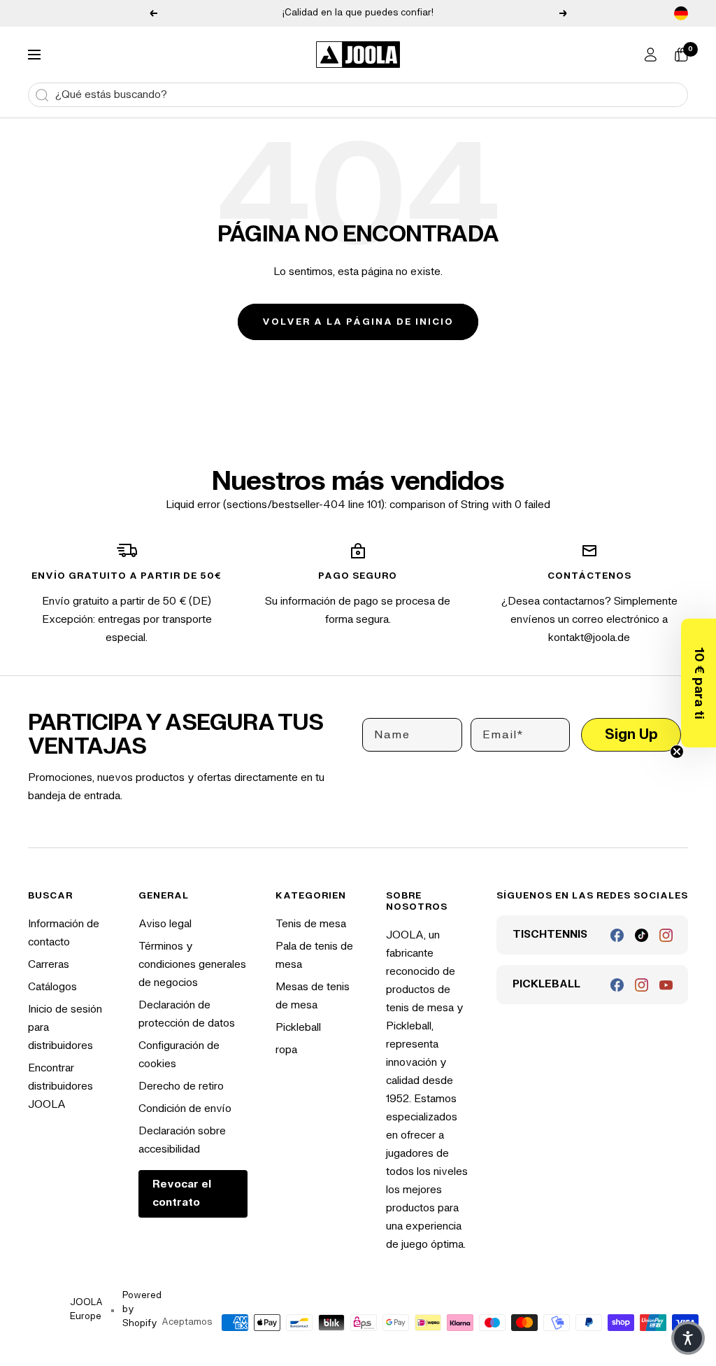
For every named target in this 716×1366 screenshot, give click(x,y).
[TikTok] (641, 935)
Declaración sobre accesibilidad (182, 1140)
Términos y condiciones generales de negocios (192, 965)
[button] (698, 683)
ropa (286, 1050)
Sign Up (631, 734)
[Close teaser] (677, 752)
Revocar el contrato (181, 1193)
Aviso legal (165, 924)
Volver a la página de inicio (358, 322)
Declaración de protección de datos (186, 1014)
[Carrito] (681, 55)
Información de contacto (63, 933)
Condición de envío (184, 1108)
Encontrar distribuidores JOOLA (60, 1086)
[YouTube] (666, 985)
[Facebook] (617, 935)
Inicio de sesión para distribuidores (65, 1027)
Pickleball (298, 1027)
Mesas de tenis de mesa (312, 996)
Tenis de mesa (310, 924)
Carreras (48, 964)
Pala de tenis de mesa (314, 955)
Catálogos (52, 987)
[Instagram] (666, 935)
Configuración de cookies (179, 1055)
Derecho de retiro (181, 1086)
